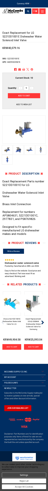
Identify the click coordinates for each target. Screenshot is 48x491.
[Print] (23, 69)
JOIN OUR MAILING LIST (17, 408)
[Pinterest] (32, 69)
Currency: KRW (23, 4)
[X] (27, 69)
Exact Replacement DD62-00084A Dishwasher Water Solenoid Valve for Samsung (33, 324)
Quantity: (12, 88)
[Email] (19, 69)
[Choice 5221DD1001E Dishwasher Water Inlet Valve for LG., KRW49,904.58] (12, 303)
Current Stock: (24, 78)
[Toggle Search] (28, 11)
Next (42, 322)
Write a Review (13, 251)
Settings (24, 475)
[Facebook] (15, 69)
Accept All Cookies (24, 486)
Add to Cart (12, 347)
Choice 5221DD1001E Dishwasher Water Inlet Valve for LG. (12, 321)
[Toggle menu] (42, 11)
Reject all (24, 480)
